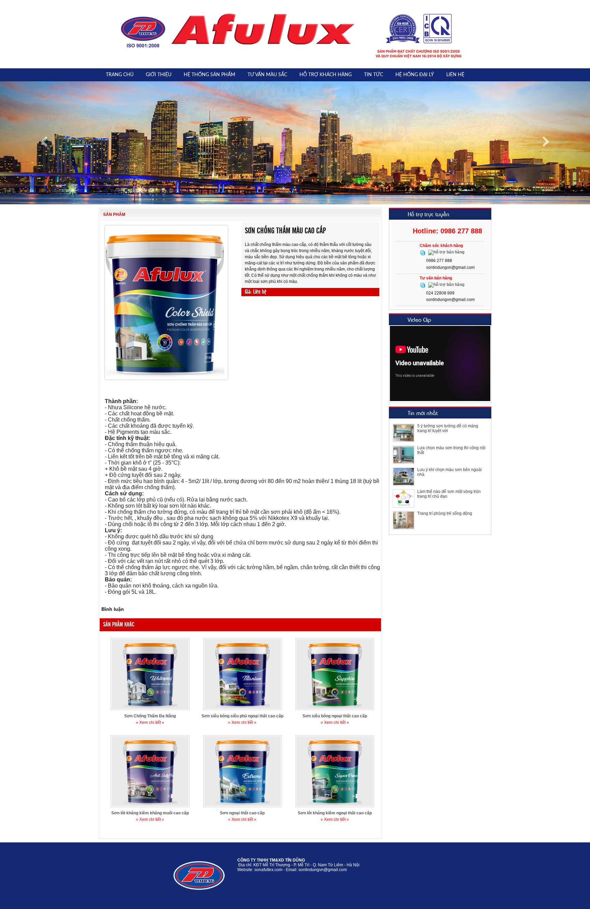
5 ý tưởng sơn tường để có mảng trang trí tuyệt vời (447, 428)
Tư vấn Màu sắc (267, 74)
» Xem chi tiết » (150, 722)
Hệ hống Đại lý (414, 74)
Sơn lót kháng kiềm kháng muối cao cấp (150, 813)
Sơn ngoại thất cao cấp (242, 813)
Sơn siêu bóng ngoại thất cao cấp (335, 716)
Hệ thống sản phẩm (209, 74)
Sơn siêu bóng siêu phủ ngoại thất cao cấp (242, 716)
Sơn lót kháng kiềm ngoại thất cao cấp (335, 813)
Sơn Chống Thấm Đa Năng (150, 716)
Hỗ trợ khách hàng (325, 74)
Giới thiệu (158, 74)
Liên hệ (455, 74)
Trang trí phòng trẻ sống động (444, 513)
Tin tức (373, 74)
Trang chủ (120, 74)
